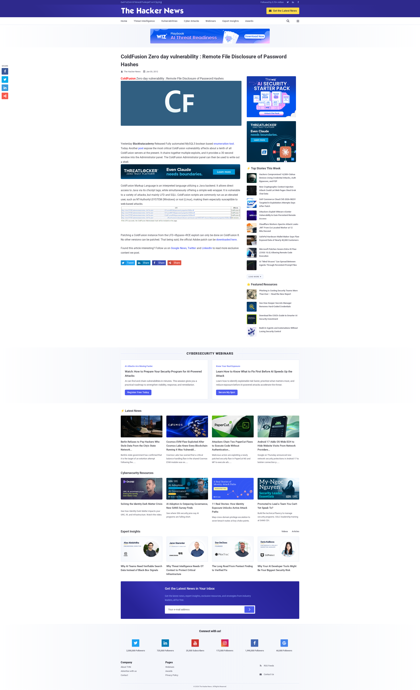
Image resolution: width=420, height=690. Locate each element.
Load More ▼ (255, 277)
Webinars (211, 21)
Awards (249, 21)
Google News (179, 248)
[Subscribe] (249, 609)
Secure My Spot (227, 392)
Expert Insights (230, 21)
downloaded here (226, 239)
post (140, 148)
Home (124, 21)
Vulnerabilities (169, 21)
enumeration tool (224, 143)
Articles (295, 531)
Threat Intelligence (144, 21)
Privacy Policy (171, 675)
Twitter (192, 248)
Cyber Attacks (191, 21)
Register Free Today (138, 392)
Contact (124, 675)
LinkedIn (207, 248)
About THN (126, 667)
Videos (285, 531)
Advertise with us (129, 671)
